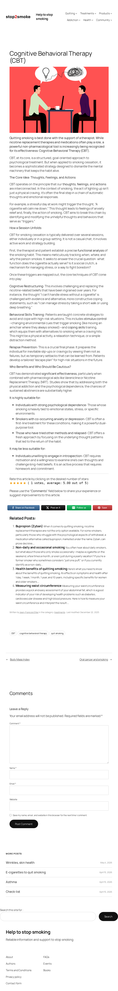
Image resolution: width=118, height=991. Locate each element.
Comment (15, 723)
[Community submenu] (111, 20)
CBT (13, 633)
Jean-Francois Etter (29, 612)
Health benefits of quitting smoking (41, 569)
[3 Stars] (17, 483)
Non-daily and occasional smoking (40, 547)
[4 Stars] (21, 483)
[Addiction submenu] (79, 20)
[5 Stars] (24, 483)
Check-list (13, 891)
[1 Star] (11, 483)
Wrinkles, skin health (20, 862)
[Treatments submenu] (95, 13)
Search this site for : (11, 910)
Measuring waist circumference (38, 586)
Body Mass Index (20, 659)
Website (13, 799)
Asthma (11, 882)
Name (13, 768)
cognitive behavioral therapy (33, 633)
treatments (59, 612)
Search (108, 916)
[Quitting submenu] (76, 13)
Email (13, 783)
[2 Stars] (14, 483)
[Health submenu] (92, 20)
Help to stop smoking (44, 16)
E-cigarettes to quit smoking (26, 872)
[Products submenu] (111, 13)
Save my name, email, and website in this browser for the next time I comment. (50, 815)
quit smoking (57, 633)
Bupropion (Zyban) (29, 526)
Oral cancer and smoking (94, 659)
